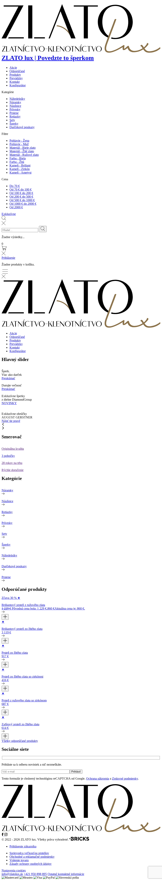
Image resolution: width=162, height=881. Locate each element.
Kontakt (14, 81)
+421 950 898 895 (35, 874)
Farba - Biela (17, 158)
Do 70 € (14, 186)
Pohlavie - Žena (19, 140)
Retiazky (15, 116)
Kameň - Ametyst (20, 172)
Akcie (13, 67)
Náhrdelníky (17, 98)
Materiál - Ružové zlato (24, 154)
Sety (12, 120)
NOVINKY (9, 403)
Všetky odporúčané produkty (20, 741)
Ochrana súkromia (97, 778)
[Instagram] (6, 835)
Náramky (15, 102)
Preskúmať (8, 378)
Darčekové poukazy (22, 127)
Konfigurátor (17, 85)
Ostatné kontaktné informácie (66, 874)
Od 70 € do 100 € (20, 189)
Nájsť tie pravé (11, 421)
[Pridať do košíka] (5, 617)
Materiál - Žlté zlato (21, 151)
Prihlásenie (8, 257)
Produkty (15, 74)
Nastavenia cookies (14, 870)
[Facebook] (3, 835)
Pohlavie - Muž (19, 144)
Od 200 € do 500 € (21, 196)
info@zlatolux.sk (12, 874)
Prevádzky (16, 78)
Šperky (13, 123)
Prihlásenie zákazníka (22, 846)
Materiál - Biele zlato (22, 147)
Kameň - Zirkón (19, 169)
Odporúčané (17, 71)
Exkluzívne (9, 214)
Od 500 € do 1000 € (22, 200)
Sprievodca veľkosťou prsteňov (29, 853)
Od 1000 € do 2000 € (22, 203)
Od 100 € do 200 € (21, 193)
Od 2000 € (16, 207)
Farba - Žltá (16, 162)
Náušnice (15, 106)
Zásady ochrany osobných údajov (30, 863)
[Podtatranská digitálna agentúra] (79, 839)
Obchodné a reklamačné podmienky (32, 856)
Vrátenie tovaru (19, 860)
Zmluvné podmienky (125, 778)
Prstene (14, 113)
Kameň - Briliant (19, 165)
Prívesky (14, 109)
